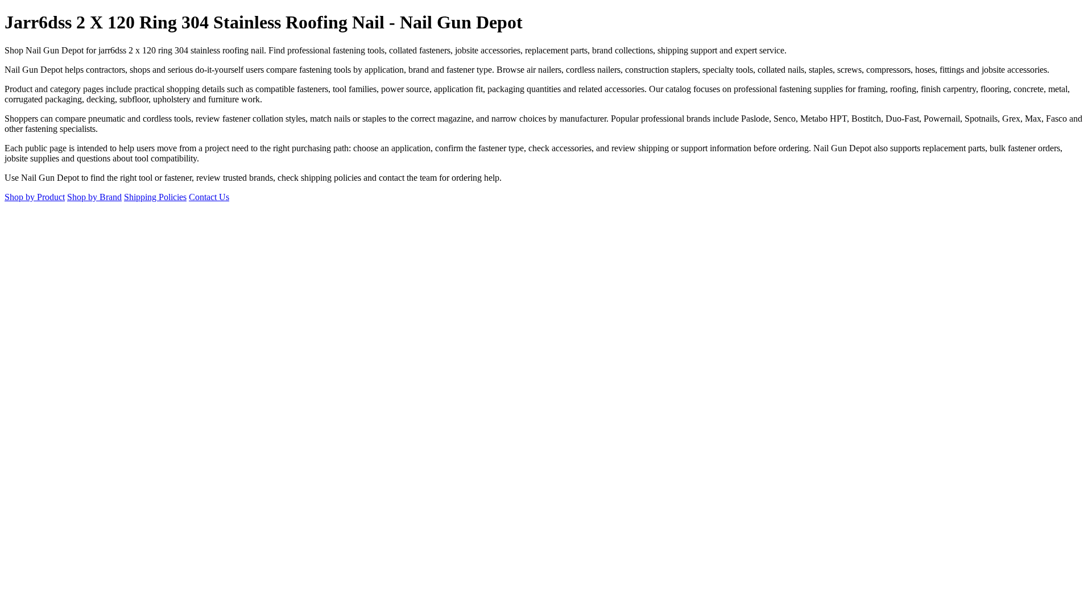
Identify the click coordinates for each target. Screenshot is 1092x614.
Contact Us (209, 197)
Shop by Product (35, 197)
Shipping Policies (155, 197)
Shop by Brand (94, 197)
